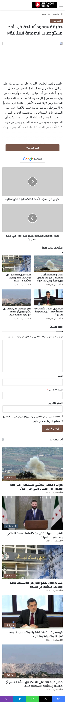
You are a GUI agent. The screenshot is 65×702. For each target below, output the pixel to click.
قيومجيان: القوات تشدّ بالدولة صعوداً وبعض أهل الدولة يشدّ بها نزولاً (48, 312)
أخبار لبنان (46, 14)
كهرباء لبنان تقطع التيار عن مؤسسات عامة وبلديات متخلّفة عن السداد (18, 278)
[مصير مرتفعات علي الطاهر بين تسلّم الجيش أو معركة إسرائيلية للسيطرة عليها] (16, 297)
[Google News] (32, 159)
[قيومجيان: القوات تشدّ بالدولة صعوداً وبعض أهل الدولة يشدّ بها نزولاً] (48, 297)
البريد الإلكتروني (55, 389)
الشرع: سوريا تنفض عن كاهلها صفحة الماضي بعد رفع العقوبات (34, 535)
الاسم (59, 376)
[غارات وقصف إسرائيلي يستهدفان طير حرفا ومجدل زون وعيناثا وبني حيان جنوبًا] (48, 263)
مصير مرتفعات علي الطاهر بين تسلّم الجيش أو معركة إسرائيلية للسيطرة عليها (17, 312)
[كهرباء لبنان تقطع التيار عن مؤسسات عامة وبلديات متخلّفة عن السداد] (16, 263)
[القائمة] (61, 6)
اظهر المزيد (33, 147)
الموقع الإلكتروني (55, 403)
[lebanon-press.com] (44, 5)
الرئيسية (57, 14)
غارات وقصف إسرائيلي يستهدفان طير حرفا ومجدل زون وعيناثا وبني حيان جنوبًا (50, 278)
